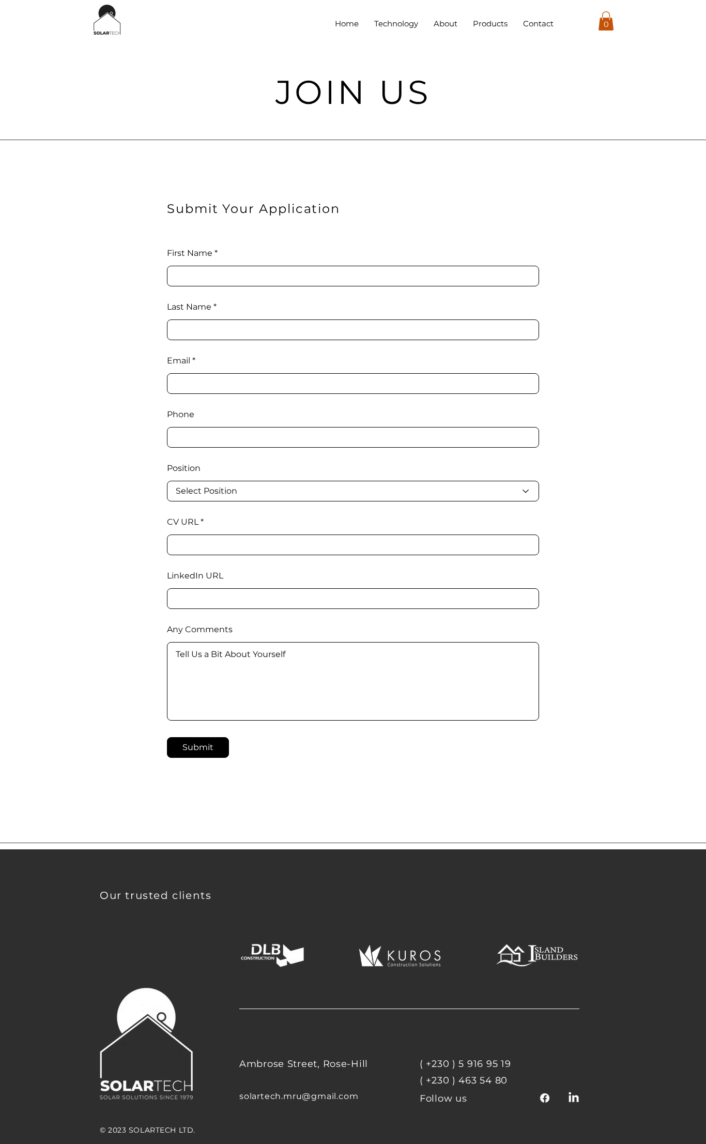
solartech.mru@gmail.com (298, 1096)
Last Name (189, 307)
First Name (189, 253)
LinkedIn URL (195, 576)
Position (184, 468)
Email (178, 361)
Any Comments (200, 630)
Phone (180, 414)
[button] (606, 20)
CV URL (182, 522)
